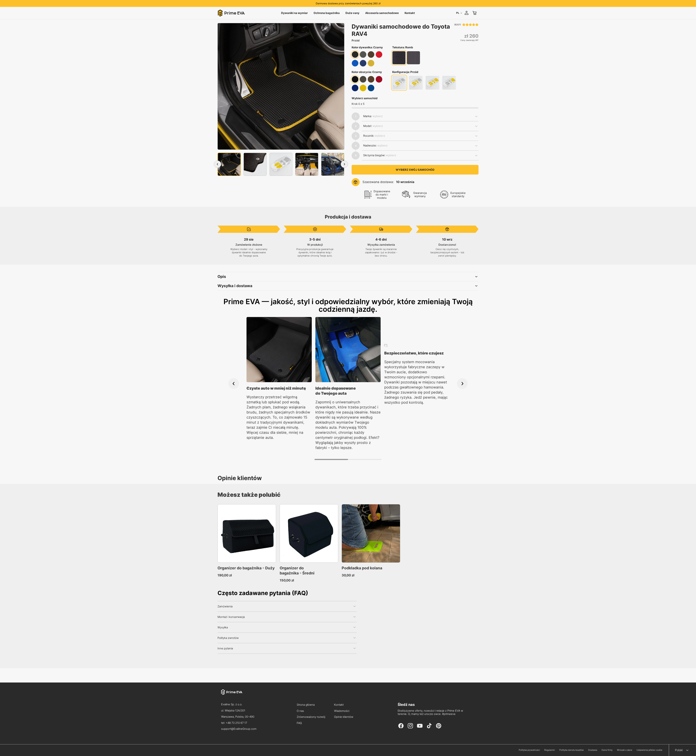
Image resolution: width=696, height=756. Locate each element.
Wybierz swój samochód (415, 169)
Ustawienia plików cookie (649, 750)
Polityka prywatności (529, 750)
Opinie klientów (343, 717)
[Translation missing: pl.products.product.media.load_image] (229, 164)
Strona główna (306, 704)
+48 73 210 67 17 (236, 722)
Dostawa (592, 750)
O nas (300, 711)
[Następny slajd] (462, 383)
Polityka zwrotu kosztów (571, 750)
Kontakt (339, 704)
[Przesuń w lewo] (217, 164)
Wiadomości (341, 711)
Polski (679, 750)
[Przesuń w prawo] (344, 164)
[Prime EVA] (238, 695)
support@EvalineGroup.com (238, 728)
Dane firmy (607, 750)
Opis (222, 276)
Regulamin (549, 750)
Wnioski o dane (624, 750)
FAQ (299, 723)
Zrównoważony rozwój (311, 717)
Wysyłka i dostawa (235, 286)
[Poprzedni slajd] (233, 383)
